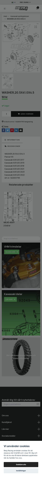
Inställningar (21, 471)
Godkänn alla (21, 464)
